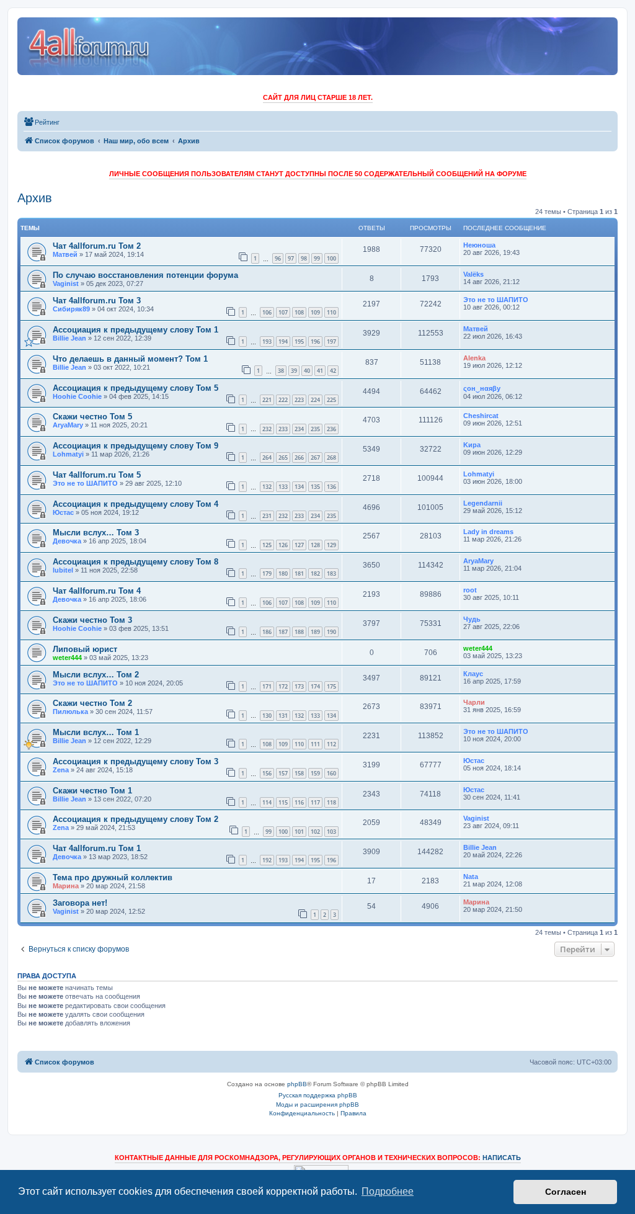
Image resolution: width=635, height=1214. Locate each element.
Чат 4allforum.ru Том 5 (97, 475)
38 (281, 371)
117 (315, 802)
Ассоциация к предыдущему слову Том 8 (135, 561)
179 (267, 573)
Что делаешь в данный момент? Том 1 (130, 359)
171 (267, 686)
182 (315, 573)
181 (299, 573)
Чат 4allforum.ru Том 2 (97, 246)
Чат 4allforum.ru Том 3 (97, 300)
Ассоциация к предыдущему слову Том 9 (135, 445)
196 (315, 341)
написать (501, 1157)
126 (283, 545)
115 (283, 802)
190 (331, 632)
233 (283, 429)
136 (331, 487)
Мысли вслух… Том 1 (96, 732)
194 (283, 341)
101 (299, 832)
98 (304, 258)
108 (299, 312)
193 (267, 341)
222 (283, 400)
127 (299, 545)
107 (283, 312)
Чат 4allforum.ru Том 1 (97, 848)
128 (315, 545)
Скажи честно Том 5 (92, 416)
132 (267, 487)
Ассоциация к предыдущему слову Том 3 (135, 761)
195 (299, 341)
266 (299, 457)
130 (267, 716)
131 (283, 716)
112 (331, 744)
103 (331, 832)
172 (283, 686)
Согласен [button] (565, 1192)
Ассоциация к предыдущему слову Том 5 (135, 388)
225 (331, 400)
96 (278, 258)
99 (317, 258)
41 (320, 371)
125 (267, 545)
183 (331, 573)
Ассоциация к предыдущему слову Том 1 (135, 329)
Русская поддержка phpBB (317, 1095)
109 (315, 312)
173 (299, 686)
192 (267, 860)
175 (331, 686)
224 (315, 400)
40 (307, 371)
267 (315, 457)
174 (315, 686)
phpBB (297, 1084)
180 (283, 573)
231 (267, 516)
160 (331, 773)
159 (315, 773)
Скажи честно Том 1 (92, 790)
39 (294, 371)
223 (299, 400)
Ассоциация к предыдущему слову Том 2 (135, 819)
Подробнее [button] (388, 1191)
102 (315, 832)
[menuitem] (42, 122)
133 (283, 487)
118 (331, 802)
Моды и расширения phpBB (317, 1104)
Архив (34, 198)
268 (331, 457)
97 (291, 258)
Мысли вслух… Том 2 (96, 674)
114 (267, 802)
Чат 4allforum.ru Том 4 (97, 591)
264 (267, 457)
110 (331, 312)
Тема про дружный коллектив (112, 877)
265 (283, 457)
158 (299, 773)
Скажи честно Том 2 (92, 703)
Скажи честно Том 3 (92, 620)
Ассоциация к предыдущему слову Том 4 (135, 504)
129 (331, 545)
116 (299, 802)
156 (267, 773)
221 (267, 400)
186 (267, 632)
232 (267, 429)
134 (299, 487)
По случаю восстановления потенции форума (145, 275)
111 (315, 744)
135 (315, 487)
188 (299, 632)
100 (331, 258)
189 (315, 632)
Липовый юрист (85, 649)
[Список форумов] (89, 46)
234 (299, 429)
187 (283, 632)
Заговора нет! (80, 903)
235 (315, 429)
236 (331, 429)
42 (333, 371)
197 (331, 341)
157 (283, 773)
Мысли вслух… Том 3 (96, 532)
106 (267, 312)
